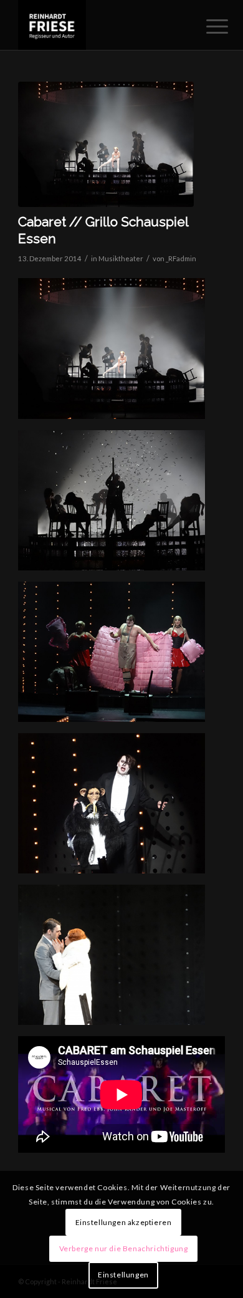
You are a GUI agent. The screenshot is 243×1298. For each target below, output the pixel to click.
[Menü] (207, 26)
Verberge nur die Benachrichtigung (123, 1248)
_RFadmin (181, 258)
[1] (106, 144)
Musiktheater (120, 258)
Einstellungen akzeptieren (123, 1222)
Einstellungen (123, 1274)
